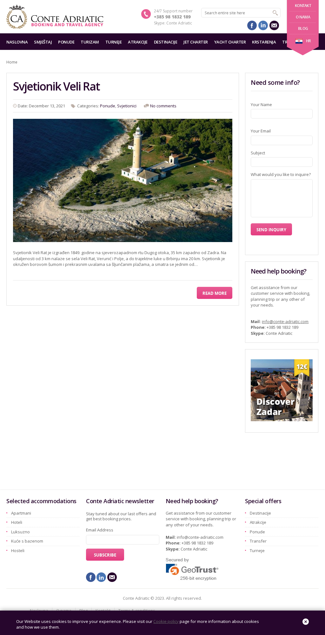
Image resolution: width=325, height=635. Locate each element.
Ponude (66, 42)
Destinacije (165, 42)
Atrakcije (138, 42)
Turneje (113, 42)
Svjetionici (126, 106)
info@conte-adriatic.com (285, 321)
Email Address (99, 530)
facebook (252, 25)
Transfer (258, 541)
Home (11, 62)
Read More (214, 293)
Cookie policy (166, 621)
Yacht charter (230, 42)
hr (308, 41)
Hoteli (16, 522)
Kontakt (303, 5)
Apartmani (21, 513)
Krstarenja (264, 42)
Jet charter (195, 42)
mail (274, 25)
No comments (163, 106)
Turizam (90, 42)
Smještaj (43, 42)
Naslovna (17, 42)
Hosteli (17, 550)
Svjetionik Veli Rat (56, 86)
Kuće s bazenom (27, 541)
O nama (303, 17)
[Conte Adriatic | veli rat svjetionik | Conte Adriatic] (54, 17)
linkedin (263, 25)
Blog (303, 28)
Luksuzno (20, 532)
